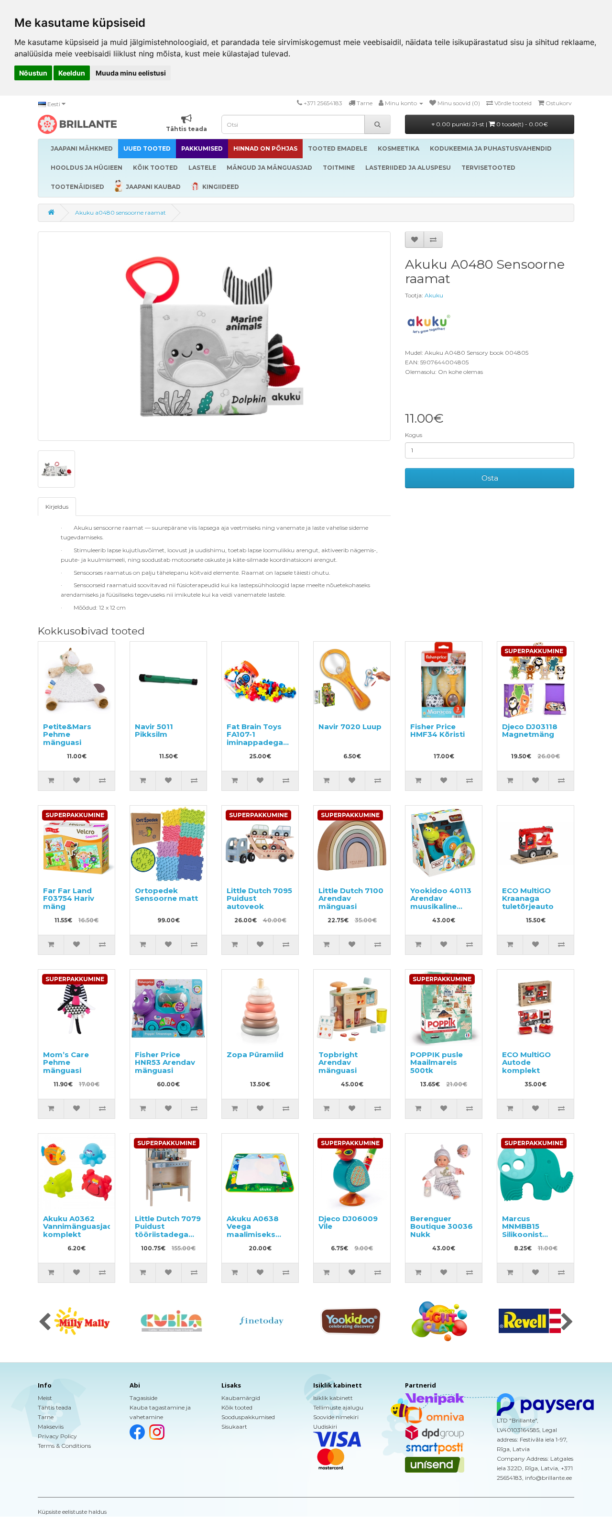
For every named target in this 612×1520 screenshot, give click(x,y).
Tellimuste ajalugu (338, 1407)
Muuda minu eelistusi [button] (131, 73)
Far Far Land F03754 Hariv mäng (68, 898)
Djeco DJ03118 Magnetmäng (529, 730)
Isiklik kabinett (333, 1397)
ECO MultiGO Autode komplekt (526, 1062)
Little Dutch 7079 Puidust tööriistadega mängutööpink (168, 1230)
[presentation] (45, 1322)
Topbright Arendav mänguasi (338, 1062)
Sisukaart (234, 1426)
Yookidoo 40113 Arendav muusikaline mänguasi (440, 902)
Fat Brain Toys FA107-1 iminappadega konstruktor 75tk (260, 738)
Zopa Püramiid (255, 1054)
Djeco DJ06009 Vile (348, 1222)
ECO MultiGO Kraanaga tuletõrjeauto (528, 898)
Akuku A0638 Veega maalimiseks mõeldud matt (255, 1230)
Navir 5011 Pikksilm (154, 730)
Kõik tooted (236, 1407)
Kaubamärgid (240, 1397)
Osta (489, 477)
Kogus (413, 434)
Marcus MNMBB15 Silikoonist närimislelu (523, 1230)
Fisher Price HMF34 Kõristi (437, 730)
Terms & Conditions (64, 1445)
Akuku (434, 295)
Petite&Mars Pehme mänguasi (67, 734)
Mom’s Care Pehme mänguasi (66, 1062)
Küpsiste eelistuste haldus (72, 1511)
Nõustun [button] (33, 73)
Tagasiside (143, 1397)
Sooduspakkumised (248, 1417)
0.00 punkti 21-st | (491, 124)
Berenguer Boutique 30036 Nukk (441, 1226)
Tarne (46, 1417)
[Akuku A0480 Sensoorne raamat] (214, 336)
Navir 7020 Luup (350, 726)
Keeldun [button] (71, 73)
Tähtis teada (54, 1407)
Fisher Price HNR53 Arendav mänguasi (165, 1062)
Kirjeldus (56, 506)
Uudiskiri (325, 1426)
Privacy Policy (57, 1436)
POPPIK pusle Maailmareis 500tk (436, 1062)
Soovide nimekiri (336, 1417)
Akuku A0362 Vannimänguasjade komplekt (80, 1226)
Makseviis (51, 1426)
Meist (45, 1397)
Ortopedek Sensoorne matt (166, 894)
